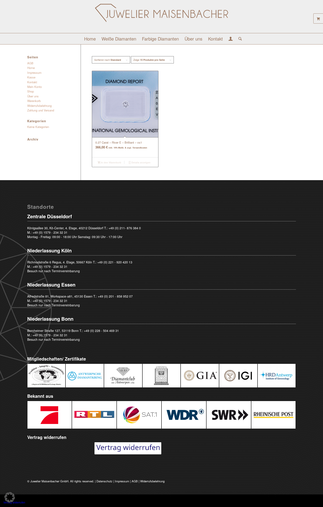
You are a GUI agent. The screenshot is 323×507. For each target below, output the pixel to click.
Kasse (31, 77)
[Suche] (239, 38)
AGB (30, 63)
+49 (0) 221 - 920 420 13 (114, 262)
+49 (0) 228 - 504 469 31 (101, 330)
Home (31, 68)
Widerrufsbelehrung (39, 106)
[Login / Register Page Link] (231, 39)
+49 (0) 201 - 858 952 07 (115, 296)
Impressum (34, 72)
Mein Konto (34, 87)
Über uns (33, 96)
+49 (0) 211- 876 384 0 (125, 228)
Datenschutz (104, 481)
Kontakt (32, 82)
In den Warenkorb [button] (110, 162)
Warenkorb (34, 101)
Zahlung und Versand (40, 110)
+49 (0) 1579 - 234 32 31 (50, 232)
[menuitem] (90, 38)
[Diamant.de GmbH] (161, 18)
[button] (9, 497)
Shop (30, 91)
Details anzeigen (141, 162)
